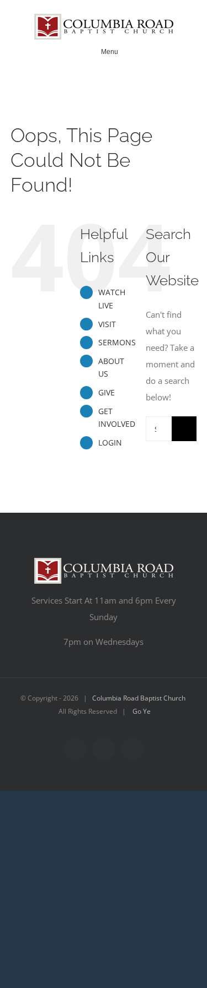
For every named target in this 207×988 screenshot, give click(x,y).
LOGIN (110, 442)
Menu (109, 52)
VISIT (107, 324)
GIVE (106, 392)
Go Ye (141, 711)
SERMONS (117, 342)
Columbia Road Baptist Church (138, 698)
